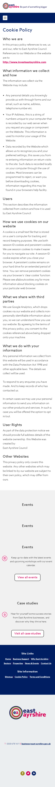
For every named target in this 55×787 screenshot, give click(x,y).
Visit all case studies (27, 633)
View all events (27, 577)
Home (8, 659)
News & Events (32, 663)
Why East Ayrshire (39, 659)
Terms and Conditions (40, 676)
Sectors (7, 663)
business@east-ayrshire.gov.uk (36, 743)
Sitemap (9, 676)
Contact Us (46, 663)
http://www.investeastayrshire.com (24, 62)
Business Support (21, 659)
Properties (18, 663)
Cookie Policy (21, 676)
